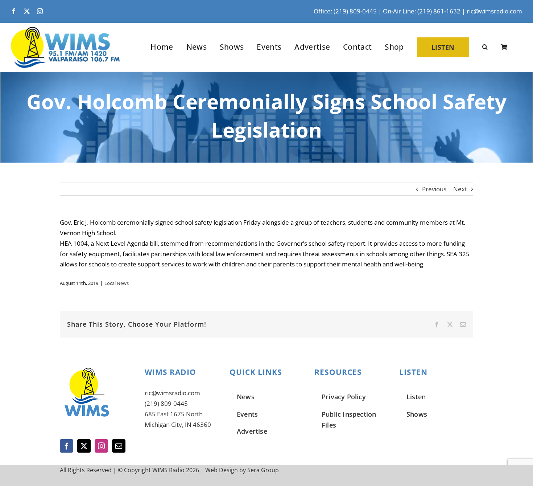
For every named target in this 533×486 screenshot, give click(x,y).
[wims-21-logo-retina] (65, 30)
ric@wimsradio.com (494, 11)
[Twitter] (84, 446)
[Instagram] (101, 446)
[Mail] (118, 446)
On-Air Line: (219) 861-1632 (421, 11)
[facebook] (14, 11)
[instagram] (40, 11)
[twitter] (27, 11)
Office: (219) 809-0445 (345, 11)
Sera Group (263, 470)
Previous (434, 189)
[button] (485, 47)
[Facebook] (66, 446)
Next (460, 189)
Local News (116, 283)
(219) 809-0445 (166, 403)
